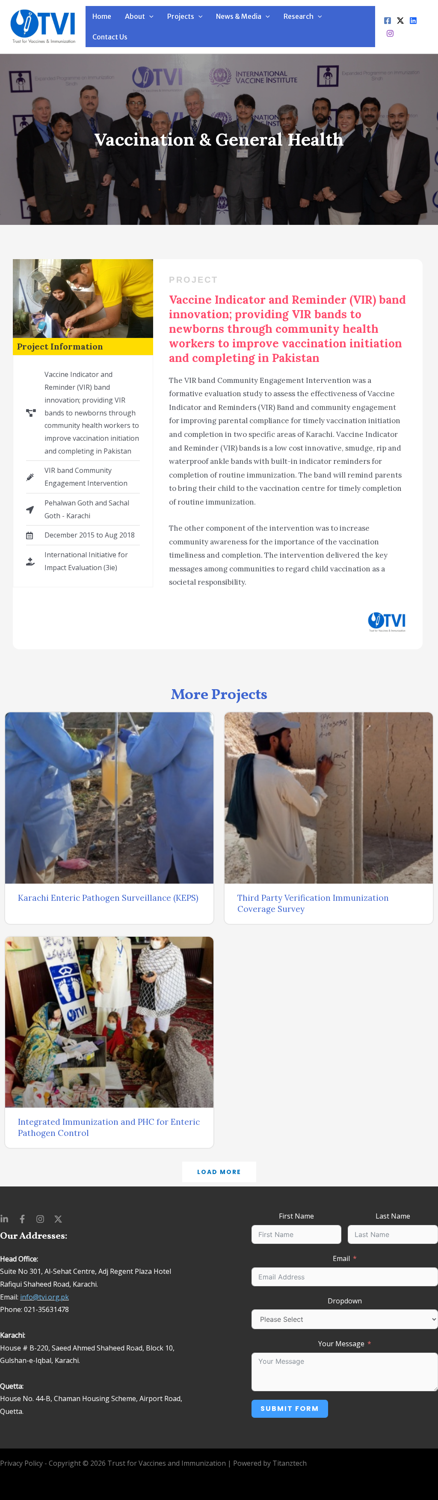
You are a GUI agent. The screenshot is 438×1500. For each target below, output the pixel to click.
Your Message (341, 1343)
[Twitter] (400, 20)
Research (299, 16)
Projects (180, 16)
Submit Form (289, 1408)
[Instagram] (390, 33)
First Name (296, 1216)
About (135, 16)
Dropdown (345, 1301)
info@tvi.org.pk (44, 1297)
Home (101, 16)
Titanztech (289, 1463)
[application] (149, 16)
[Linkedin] (413, 20)
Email (341, 1258)
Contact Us (109, 37)
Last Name (393, 1216)
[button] (219, 1172)
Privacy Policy (21, 1463)
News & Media (238, 16)
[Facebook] (387, 20)
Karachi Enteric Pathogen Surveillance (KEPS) (108, 898)
